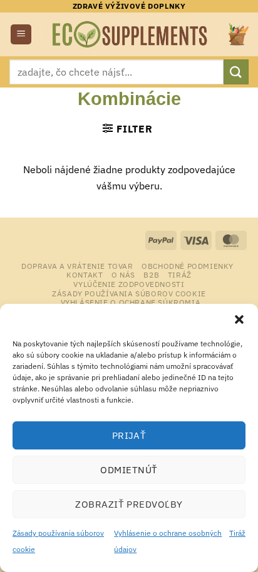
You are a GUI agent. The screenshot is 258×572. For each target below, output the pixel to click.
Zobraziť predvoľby (128, 504)
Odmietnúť (128, 470)
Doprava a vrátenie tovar (77, 266)
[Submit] (236, 71)
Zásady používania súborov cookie (129, 293)
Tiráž (237, 533)
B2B (151, 274)
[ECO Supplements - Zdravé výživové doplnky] (130, 34)
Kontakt (84, 274)
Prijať (129, 435)
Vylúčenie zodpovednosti (128, 284)
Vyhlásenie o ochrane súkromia (131, 302)
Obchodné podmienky (188, 266)
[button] (239, 319)
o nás (123, 274)
